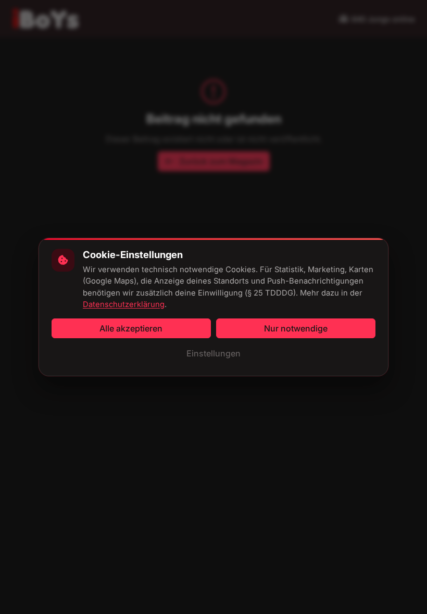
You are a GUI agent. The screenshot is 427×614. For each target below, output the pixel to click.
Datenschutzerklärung (124, 304)
